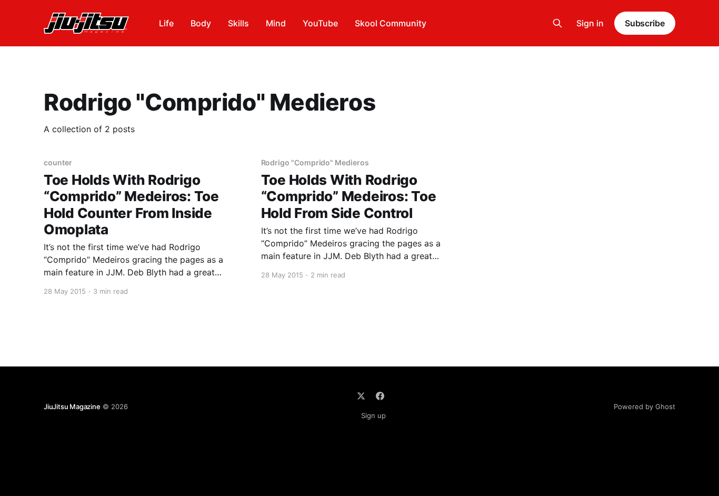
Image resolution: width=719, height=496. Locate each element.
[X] (361, 396)
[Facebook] (380, 396)
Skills (238, 23)
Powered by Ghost (644, 406)
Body (201, 23)
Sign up (373, 415)
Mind (276, 23)
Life (166, 23)
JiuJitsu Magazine (72, 406)
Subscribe (645, 23)
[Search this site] (557, 23)
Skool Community (390, 23)
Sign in (590, 23)
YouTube (320, 23)
